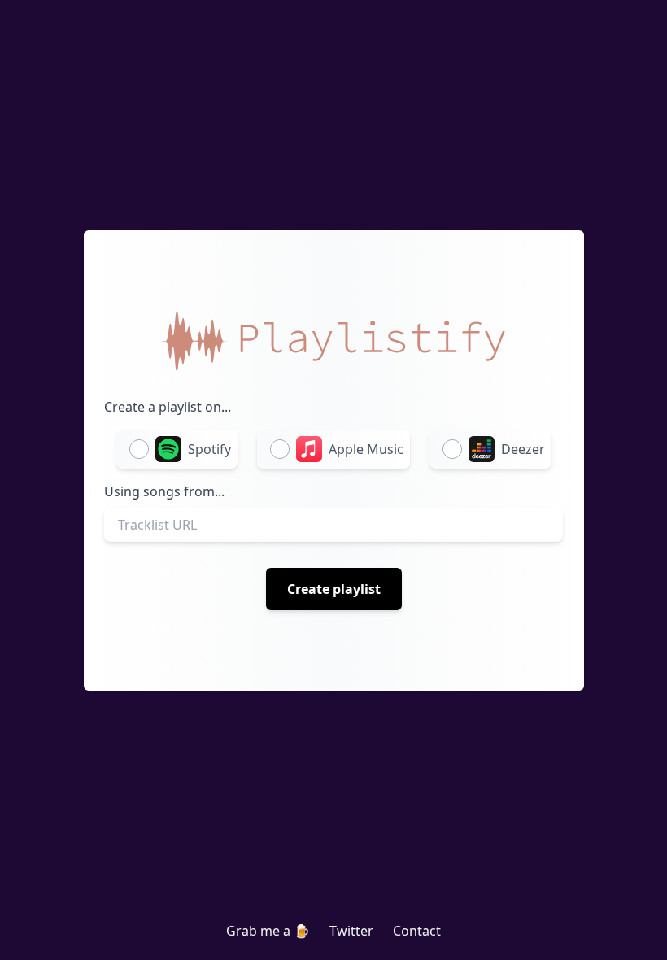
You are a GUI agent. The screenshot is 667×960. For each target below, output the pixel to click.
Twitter (351, 931)
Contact (417, 931)
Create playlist (334, 589)
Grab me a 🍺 (268, 931)
